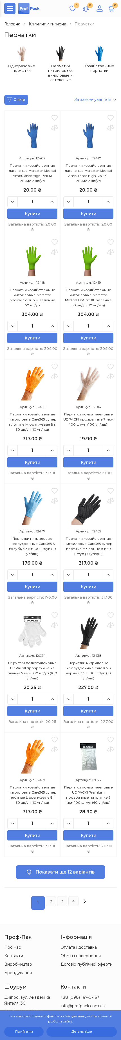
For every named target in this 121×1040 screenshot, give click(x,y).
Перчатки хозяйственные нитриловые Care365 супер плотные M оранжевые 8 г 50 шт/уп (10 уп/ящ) (32, 422)
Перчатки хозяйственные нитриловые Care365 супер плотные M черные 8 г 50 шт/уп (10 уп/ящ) (88, 546)
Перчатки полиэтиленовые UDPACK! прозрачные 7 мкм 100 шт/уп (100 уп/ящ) (88, 419)
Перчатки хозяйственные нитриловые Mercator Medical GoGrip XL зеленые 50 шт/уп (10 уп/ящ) (88, 297)
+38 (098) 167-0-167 (79, 997)
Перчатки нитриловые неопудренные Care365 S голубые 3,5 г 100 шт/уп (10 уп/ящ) (32, 546)
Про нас (12, 947)
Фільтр (19, 99)
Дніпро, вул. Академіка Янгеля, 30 (27, 1000)
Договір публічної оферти (86, 964)
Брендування (18, 972)
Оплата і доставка (78, 947)
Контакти (13, 955)
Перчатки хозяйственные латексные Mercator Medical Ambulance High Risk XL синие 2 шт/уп (88, 173)
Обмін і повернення (80, 955)
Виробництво (18, 964)
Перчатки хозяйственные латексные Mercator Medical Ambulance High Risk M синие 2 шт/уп (32, 173)
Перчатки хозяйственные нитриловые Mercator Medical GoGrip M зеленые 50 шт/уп (32, 297)
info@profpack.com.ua (82, 1005)
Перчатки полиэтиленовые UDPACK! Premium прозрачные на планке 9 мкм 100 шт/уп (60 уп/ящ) (88, 795)
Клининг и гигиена (47, 24)
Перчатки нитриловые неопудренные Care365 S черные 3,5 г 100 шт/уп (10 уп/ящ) (88, 670)
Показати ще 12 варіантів (65, 872)
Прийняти (24, 1031)
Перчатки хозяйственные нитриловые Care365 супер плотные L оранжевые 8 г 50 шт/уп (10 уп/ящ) (32, 795)
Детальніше (81, 1031)
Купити (32, 213)
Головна (12, 24)
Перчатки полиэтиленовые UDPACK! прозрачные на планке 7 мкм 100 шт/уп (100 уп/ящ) (32, 670)
